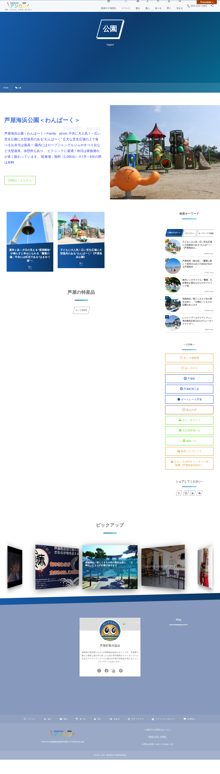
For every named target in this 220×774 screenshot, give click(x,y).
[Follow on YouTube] (193, 493)
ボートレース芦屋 (191, 399)
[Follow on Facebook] (179, 493)
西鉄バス (191, 441)
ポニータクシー (191, 420)
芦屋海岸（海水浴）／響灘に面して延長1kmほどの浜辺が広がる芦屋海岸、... (197, 264)
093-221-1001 (157, 737)
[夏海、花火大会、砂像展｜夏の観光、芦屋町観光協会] (18, 5)
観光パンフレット (191, 451)
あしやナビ (191, 368)
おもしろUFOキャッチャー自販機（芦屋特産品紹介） (191, 463)
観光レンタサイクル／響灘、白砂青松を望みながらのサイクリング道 (197, 283)
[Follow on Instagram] (186, 493)
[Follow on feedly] (199, 493)
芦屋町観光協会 (110, 645)
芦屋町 (191, 378)
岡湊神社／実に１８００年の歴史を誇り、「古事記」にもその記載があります (197, 302)
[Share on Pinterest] (120, 671)
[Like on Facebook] (106, 671)
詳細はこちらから (20, 180)
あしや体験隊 (191, 358)
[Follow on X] (99, 671)
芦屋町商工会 (191, 389)
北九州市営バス (191, 430)
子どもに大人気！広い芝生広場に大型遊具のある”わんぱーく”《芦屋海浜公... (197, 245)
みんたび (191, 410)
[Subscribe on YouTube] (114, 671)
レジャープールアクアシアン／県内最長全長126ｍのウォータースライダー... (197, 321)
